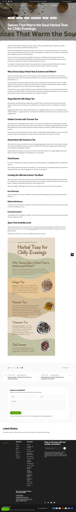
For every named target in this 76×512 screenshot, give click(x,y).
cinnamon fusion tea (36, 17)
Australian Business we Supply (29, 475)
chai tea (26, 17)
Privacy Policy (36, 416)
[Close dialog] (44, 243)
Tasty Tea (18, 452)
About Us (29, 449)
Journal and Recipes (29, 468)
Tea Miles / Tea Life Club (30, 447)
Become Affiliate (30, 465)
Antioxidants (11, 17)
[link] (19, 495)
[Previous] (23, 1)
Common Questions (29, 461)
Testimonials (29, 481)
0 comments (66, 367)
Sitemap (29, 485)
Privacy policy (11, 509)
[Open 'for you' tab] (72, 254)
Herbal (17, 444)
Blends (17, 448)
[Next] (52, 1)
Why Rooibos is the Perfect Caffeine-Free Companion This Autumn (52, 378)
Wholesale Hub (30, 463)
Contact (28, 444)
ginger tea (45, 17)
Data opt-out (30, 483)
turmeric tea (53, 17)
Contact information (30, 509)
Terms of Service (45, 416)
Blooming (18, 456)
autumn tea (19, 17)
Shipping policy (24, 509)
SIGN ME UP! (11, 263)
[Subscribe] (64, 448)
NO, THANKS (11, 267)
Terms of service (17, 509)
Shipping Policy (30, 451)
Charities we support (29, 479)
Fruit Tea (18, 458)
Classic (17, 446)
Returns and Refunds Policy (30, 454)
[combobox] (68, 1)
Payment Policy (30, 458)
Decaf (17, 454)
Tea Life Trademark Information (29, 471)
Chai (17, 450)
